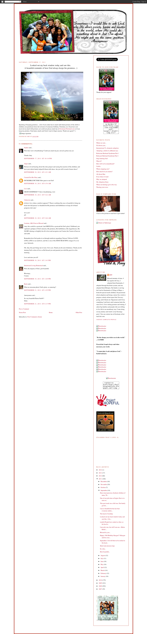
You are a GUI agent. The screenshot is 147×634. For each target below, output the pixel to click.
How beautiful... (105, 552)
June (102, 561)
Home (51, 312)
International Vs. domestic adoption (107, 148)
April (102, 567)
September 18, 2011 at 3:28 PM (37, 279)
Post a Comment (24, 309)
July (102, 558)
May (102, 564)
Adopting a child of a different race (107, 151)
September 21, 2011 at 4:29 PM (37, 290)
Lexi (25, 189)
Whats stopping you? (102, 169)
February (103, 573)
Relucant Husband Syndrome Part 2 (107, 156)
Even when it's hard (102, 177)
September (104, 490)
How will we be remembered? (105, 164)
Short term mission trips (107, 546)
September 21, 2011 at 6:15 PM (37, 304)
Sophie (26, 148)
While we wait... (101, 143)
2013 (100, 473)
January (103, 576)
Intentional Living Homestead (33, 265)
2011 (100, 479)
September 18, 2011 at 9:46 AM (37, 218)
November (104, 484)
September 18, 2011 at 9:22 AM (37, 195)
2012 (100, 476)
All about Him (100, 174)
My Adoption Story (102, 182)
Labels (98, 166)
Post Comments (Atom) (34, 317)
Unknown (27, 200)
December (104, 481)
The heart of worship (106, 514)
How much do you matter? (104, 171)
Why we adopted (101, 179)
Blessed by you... (105, 532)
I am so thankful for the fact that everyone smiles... (110, 510)
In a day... (103, 549)
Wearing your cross (102, 187)
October (103, 487)
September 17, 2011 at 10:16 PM (38, 158)
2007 (100, 589)
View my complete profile (106, 319)
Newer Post (22, 312)
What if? (99, 161)
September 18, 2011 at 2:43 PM (37, 260)
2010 (100, 580)
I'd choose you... (101, 145)
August (103, 555)
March (103, 570)
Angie (26, 164)
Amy (111, 275)
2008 (100, 586)
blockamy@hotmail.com (67, 129)
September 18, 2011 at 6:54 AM (37, 183)
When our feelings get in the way (106, 185)
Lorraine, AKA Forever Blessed (33, 223)
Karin (26, 284)
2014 (100, 470)
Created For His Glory (31, 177)
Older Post (79, 312)
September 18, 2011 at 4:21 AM (37, 172)
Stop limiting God (102, 158)
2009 (100, 583)
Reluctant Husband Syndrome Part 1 (107, 153)
